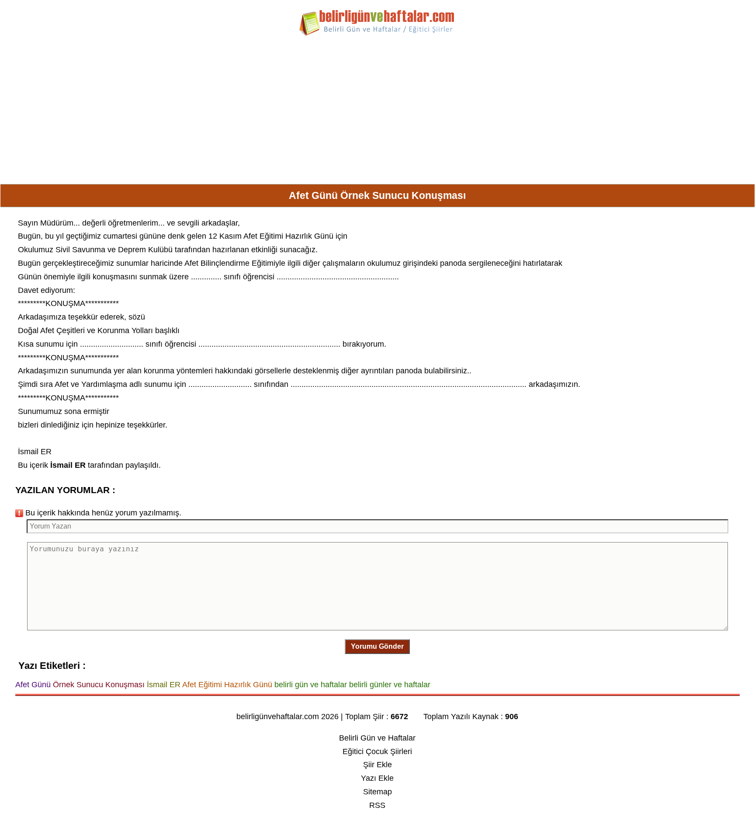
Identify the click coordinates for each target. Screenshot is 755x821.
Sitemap (377, 791)
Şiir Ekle (377, 764)
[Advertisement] (377, 113)
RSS (377, 805)
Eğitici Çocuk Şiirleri (377, 751)
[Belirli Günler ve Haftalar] (377, 34)
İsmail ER (35, 451)
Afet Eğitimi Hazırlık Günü (288, 236)
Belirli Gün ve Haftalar (377, 738)
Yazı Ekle (377, 778)
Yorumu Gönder (377, 646)
